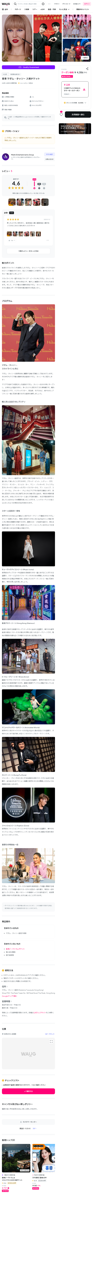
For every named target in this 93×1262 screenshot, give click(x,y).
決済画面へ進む (78, 114)
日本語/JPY (77, 4)
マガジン (56, 4)
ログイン (87, 4)
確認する (29, 1091)
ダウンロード (66, 4)
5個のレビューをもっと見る (29, 251)
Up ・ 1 (13, 240)
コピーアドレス (49, 1034)
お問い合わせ (50, 159)
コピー (35, 1128)
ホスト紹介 (49, 154)
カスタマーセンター (30, 1122)
